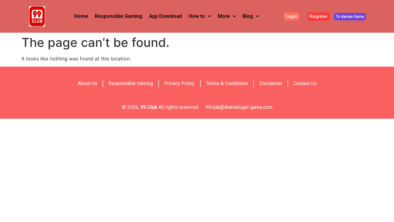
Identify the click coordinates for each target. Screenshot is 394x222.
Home (81, 16)
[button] (199, 16)
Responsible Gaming (118, 16)
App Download (165, 16)
